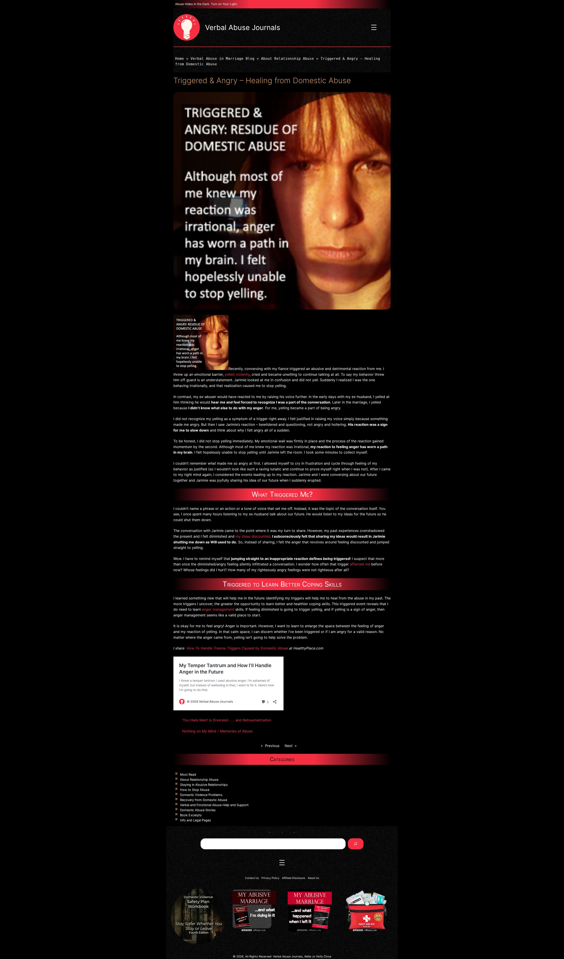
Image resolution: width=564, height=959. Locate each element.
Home (179, 58)
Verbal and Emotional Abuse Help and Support (214, 805)
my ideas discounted (253, 536)
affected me (360, 564)
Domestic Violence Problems (201, 795)
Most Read (188, 774)
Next (289, 745)
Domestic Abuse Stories (198, 810)
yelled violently (237, 374)
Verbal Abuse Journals (242, 27)
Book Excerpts (191, 815)
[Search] (356, 843)
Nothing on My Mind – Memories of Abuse (217, 731)
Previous (272, 745)
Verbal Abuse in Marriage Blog (222, 58)
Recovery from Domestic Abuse (203, 800)
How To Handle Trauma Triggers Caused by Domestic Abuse (237, 648)
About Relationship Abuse (287, 58)
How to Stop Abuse (194, 790)
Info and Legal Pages (195, 820)
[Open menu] (373, 27)
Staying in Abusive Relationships (204, 784)
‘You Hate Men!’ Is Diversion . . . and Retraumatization (226, 720)
